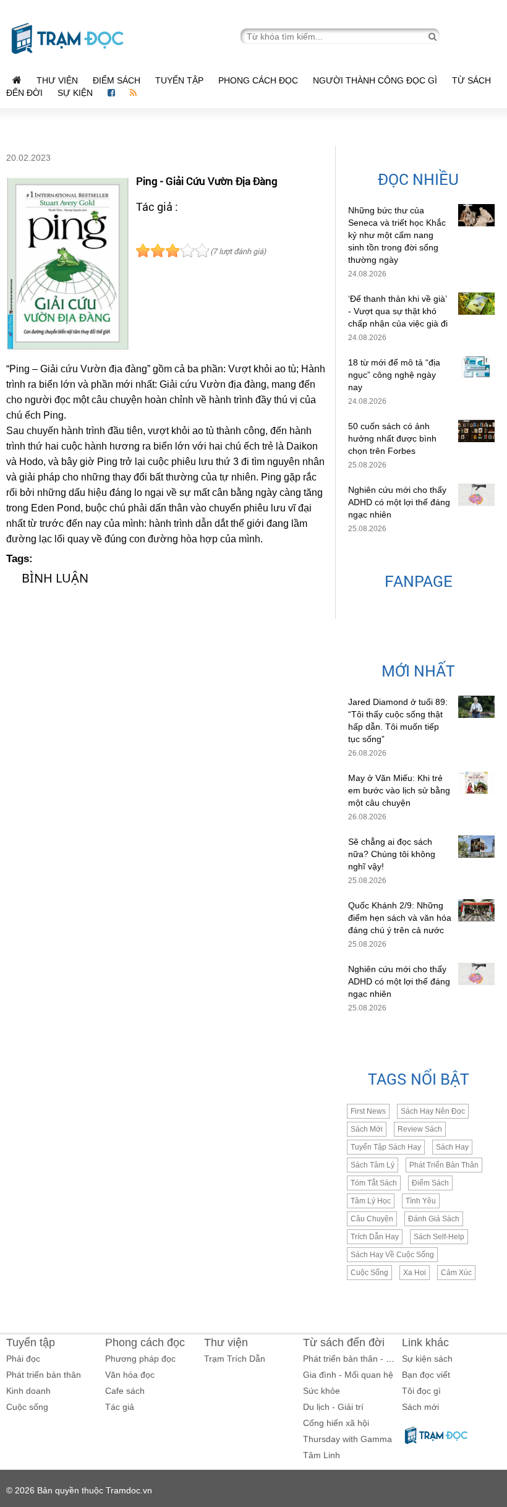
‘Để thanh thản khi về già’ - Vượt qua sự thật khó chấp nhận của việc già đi (398, 311)
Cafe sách (125, 1391)
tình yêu (421, 1201)
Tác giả (119, 1407)
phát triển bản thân (444, 1165)
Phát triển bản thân (43, 1375)
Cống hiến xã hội (336, 1423)
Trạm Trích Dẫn (234, 1359)
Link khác (425, 1342)
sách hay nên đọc (433, 1111)
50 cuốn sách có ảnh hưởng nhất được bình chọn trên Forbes (392, 438)
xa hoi (414, 1272)
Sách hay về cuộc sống (392, 1254)
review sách (420, 1129)
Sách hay (452, 1147)
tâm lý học (371, 1201)
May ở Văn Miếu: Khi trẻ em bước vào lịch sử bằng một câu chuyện (399, 790)
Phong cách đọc (258, 80)
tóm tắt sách (374, 1183)
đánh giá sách (433, 1219)
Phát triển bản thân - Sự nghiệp (364, 1359)
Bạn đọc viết (426, 1375)
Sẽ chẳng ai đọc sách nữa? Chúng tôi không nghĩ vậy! (391, 854)
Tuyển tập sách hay (386, 1147)
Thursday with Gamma (347, 1439)
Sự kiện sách (427, 1359)
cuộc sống (369, 1272)
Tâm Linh (321, 1455)
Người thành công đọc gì (375, 80)
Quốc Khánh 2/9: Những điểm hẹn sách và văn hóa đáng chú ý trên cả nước (399, 917)
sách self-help (439, 1236)
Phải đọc (23, 1359)
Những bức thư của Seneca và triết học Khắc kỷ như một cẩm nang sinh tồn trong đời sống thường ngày (397, 235)
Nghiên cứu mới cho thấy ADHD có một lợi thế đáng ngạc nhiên (399, 502)
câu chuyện (372, 1219)
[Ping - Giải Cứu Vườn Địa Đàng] (68, 264)
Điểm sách (116, 80)
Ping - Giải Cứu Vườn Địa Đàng (207, 181)
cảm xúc (456, 1272)
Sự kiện (76, 93)
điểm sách (430, 1183)
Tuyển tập (179, 80)
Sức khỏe (321, 1391)
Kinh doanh (28, 1391)
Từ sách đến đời (344, 1342)
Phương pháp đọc (140, 1359)
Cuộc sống (27, 1407)
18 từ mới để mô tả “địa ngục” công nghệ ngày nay (394, 374)
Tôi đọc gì (421, 1391)
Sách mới (367, 1129)
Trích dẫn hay (375, 1236)
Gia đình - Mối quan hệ (348, 1375)
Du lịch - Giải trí (333, 1407)
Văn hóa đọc (130, 1375)
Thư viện (57, 80)
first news (368, 1111)
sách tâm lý (372, 1165)
